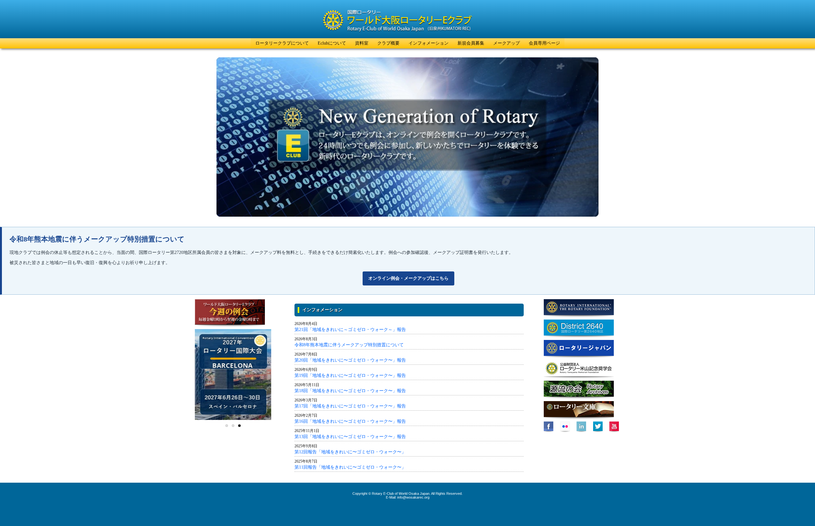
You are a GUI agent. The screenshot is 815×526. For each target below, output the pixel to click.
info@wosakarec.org (413, 497)
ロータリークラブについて (282, 43)
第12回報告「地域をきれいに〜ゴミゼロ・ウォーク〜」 (350, 452)
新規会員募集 (470, 43)
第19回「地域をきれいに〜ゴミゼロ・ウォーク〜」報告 (350, 375)
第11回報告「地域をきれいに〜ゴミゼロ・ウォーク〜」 (350, 467)
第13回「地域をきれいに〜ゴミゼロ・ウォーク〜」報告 (350, 436)
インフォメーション (428, 43)
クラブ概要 (388, 43)
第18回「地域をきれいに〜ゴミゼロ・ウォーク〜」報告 (350, 390)
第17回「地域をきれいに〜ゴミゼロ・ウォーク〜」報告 (350, 406)
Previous (188, 371)
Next (278, 371)
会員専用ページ (544, 43)
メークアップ (506, 43)
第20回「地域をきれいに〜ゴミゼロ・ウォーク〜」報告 (350, 360)
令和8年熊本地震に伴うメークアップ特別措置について (349, 344)
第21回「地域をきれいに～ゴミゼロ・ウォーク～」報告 (350, 329)
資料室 (361, 43)
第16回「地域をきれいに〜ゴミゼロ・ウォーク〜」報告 (350, 421)
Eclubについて (332, 43)
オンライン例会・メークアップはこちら (408, 278)
